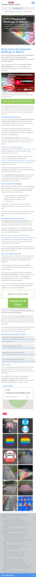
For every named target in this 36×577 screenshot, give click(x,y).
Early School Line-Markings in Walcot (14, 538)
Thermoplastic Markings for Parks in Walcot (16, 546)
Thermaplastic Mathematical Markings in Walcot (17, 568)
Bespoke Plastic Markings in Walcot (13, 561)
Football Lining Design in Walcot (12, 525)
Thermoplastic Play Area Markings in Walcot (14, 515)
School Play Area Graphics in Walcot (14, 545)
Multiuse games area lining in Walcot (14, 520)
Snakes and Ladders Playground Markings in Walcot (18, 566)
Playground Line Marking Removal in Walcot (16, 529)
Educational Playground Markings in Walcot (16, 534)
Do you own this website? (11, 396)
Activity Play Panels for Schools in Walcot (15, 564)
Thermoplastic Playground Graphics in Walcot (16, 571)
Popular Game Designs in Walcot (13, 559)
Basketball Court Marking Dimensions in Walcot (17, 523)
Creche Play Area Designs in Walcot (13, 541)
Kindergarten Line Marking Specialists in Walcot (17, 539)
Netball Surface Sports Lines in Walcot (14, 522)
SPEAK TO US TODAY (18, 303)
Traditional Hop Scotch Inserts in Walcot (15, 562)
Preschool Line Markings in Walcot (13, 536)
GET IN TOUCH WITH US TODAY (18, 101)
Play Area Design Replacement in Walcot (15, 531)
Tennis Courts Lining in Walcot (12, 518)
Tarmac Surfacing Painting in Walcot (14, 552)
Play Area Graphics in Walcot (12, 548)
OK (27, 396)
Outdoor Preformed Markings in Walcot (14, 555)
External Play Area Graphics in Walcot (14, 554)
